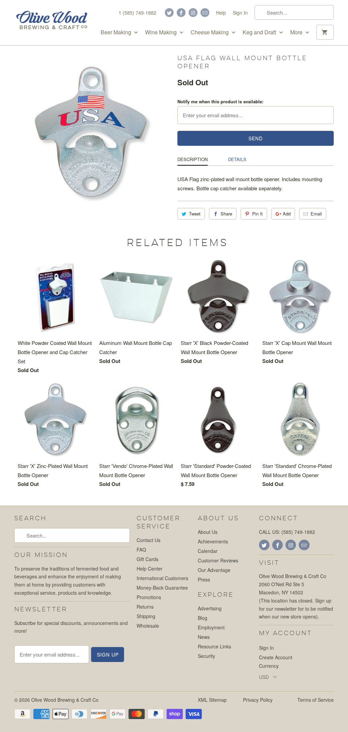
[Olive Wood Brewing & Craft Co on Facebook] (181, 12)
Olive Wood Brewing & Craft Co (65, 699)
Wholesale (148, 625)
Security (206, 655)
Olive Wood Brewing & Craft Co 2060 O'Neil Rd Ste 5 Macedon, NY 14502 (292, 584)
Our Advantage (214, 570)
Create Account (275, 657)
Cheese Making (210, 32)
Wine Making (161, 32)
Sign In (240, 12)
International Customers (162, 578)
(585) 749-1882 (298, 531)
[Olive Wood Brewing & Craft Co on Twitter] (169, 12)
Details (237, 159)
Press (204, 579)
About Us (208, 531)
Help (221, 12)
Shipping (146, 616)
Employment (211, 627)
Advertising (210, 608)
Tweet (195, 213)
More (297, 32)
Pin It (257, 213)
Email (316, 213)
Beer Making (117, 32)
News (204, 636)
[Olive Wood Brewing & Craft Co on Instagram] (193, 12)
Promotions (149, 597)
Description (192, 159)
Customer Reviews (218, 560)
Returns (145, 606)
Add (287, 213)
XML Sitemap (212, 699)
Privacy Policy (258, 699)
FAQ (141, 549)
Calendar (208, 550)
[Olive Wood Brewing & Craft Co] (51, 20)
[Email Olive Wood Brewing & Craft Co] (205, 12)
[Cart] (325, 32)
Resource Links (214, 646)
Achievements (213, 541)
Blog (202, 617)
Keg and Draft (260, 32)
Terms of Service (315, 699)
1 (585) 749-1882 (137, 12)
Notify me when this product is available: (220, 101)
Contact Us (148, 540)
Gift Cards (147, 559)
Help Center (149, 568)
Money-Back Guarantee (162, 587)
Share (226, 213)
